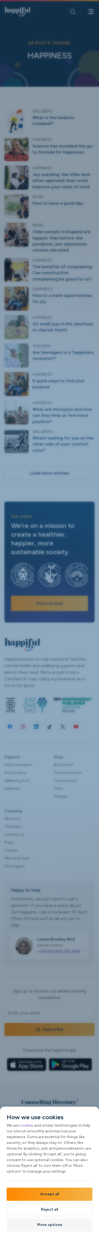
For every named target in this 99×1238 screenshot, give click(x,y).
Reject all (49, 1209)
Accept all (49, 1194)
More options (49, 1224)
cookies (26, 1125)
